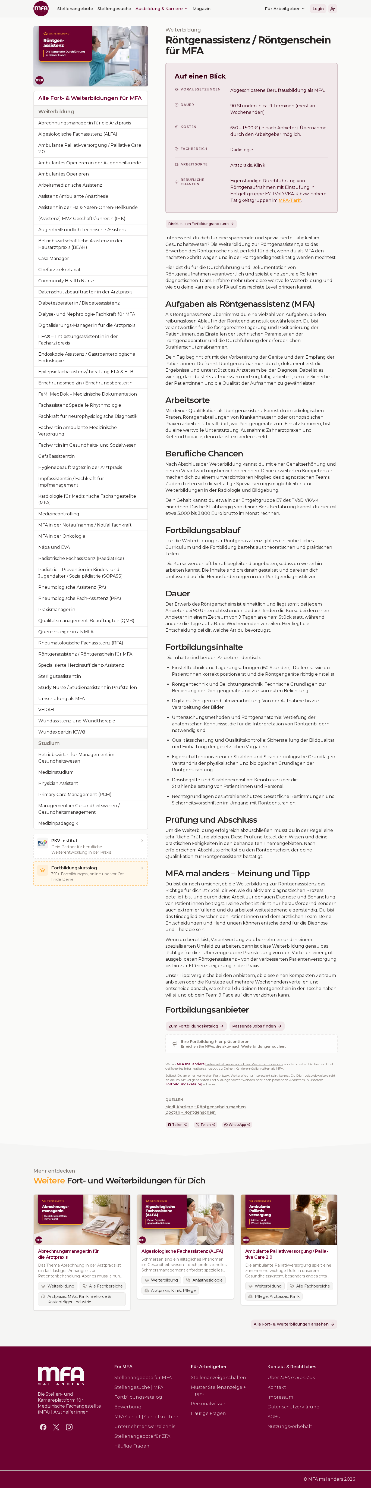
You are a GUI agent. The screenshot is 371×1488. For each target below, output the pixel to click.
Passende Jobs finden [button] (254, 1026)
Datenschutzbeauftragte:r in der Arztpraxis (85, 292)
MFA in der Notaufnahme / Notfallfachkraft (85, 525)
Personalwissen (209, 1403)
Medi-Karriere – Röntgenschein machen (205, 1106)
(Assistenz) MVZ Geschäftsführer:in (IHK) (81, 218)
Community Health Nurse (66, 280)
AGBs (273, 1416)
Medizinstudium (56, 772)
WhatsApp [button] (237, 1125)
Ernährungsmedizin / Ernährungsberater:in (85, 383)
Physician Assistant (58, 783)
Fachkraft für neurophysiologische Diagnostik (87, 416)
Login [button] (318, 8)
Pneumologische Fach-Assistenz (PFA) (79, 598)
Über (291, 1377)
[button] (333, 9)
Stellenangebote (75, 8)
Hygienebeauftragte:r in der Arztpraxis (80, 467)
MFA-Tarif (290, 200)
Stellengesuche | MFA (138, 1387)
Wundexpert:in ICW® (62, 732)
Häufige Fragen (131, 1446)
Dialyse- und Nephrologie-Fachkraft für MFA (86, 314)
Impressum (280, 1397)
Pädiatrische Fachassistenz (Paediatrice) (81, 558)
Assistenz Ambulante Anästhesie (73, 196)
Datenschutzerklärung (294, 1406)
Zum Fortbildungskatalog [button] (193, 1026)
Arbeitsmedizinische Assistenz (70, 185)
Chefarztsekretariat (59, 269)
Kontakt (277, 1387)
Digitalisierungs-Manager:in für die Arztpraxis (86, 325)
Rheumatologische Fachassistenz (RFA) (80, 643)
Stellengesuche (114, 8)
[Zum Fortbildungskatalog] (142, 868)
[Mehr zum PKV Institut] (142, 841)
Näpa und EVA (54, 547)
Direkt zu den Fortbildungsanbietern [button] (198, 224)
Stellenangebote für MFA (143, 1377)
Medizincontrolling (58, 513)
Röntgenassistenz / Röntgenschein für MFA (85, 654)
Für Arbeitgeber (282, 8)
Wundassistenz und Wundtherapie (76, 720)
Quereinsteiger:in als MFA (65, 631)
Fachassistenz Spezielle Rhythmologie (79, 405)
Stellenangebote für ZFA (142, 1436)
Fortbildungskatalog (183, 1084)
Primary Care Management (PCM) (75, 794)
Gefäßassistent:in (56, 456)
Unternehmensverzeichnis (144, 1426)
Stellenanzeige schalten (218, 1377)
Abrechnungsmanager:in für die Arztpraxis (84, 123)
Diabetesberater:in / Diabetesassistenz (79, 303)
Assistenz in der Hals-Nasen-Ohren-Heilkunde (88, 207)
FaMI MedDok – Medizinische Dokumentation (87, 394)
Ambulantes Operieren (63, 174)
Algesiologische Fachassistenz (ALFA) (77, 134)
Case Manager (53, 258)
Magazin (201, 8)
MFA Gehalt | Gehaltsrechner (147, 1416)
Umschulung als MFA (61, 698)
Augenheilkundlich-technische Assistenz (82, 229)
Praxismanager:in (56, 609)
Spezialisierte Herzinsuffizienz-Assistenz (81, 665)
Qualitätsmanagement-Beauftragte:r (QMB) (86, 620)
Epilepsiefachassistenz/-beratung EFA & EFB (85, 371)
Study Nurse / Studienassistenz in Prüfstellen (87, 687)
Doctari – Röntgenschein (190, 1112)
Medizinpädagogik (58, 823)
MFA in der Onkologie (61, 536)
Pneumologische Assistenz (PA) (72, 587)
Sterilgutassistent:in (59, 676)
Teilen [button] (177, 1125)
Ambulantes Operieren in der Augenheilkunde (89, 162)
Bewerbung (128, 1406)
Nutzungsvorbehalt (290, 1426)
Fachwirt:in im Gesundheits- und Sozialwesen (87, 445)
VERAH (46, 709)
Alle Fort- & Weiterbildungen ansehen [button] (291, 1324)
